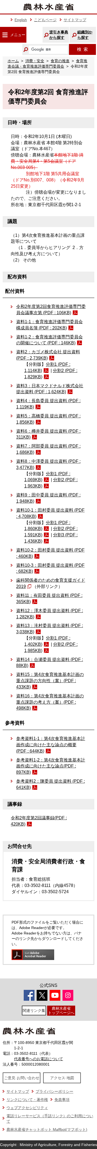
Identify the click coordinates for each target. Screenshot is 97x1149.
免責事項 (62, 1099)
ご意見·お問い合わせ (21, 1078)
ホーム (13, 61)
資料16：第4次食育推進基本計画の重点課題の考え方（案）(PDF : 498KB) (50, 702)
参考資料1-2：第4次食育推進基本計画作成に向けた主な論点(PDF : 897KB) (50, 766)
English (21, 20)
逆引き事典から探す (58, 35)
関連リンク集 (34, 1010)
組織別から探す (84, 35)
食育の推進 (60, 61)
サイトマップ (75, 20)
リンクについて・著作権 (27, 1099)
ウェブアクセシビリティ (27, 1108)
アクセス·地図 (62, 1078)
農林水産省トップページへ (61, 1010)
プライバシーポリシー (54, 1091)
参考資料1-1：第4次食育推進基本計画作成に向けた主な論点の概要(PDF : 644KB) (50, 744)
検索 (82, 49)
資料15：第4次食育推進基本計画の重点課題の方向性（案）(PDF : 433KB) (50, 680)
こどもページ (45, 20)
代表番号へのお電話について (38, 1059)
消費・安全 (34, 61)
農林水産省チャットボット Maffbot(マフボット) (46, 1129)
